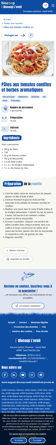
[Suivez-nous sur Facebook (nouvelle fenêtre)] (5, 375)
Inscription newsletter (30, 306)
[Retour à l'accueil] (8, 3)
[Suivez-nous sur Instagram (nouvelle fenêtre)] (32, 375)
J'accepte (37, 440)
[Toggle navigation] (53, 6)
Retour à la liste (17, 250)
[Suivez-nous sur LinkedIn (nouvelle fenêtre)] (14, 375)
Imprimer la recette (19, 259)
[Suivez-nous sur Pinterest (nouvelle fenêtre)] (41, 375)
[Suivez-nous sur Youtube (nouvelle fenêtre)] (23, 375)
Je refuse (19, 440)
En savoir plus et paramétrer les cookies (27, 434)
